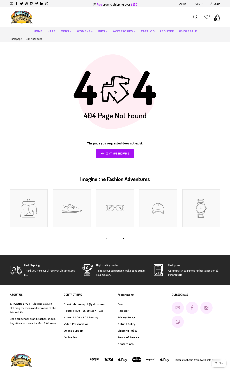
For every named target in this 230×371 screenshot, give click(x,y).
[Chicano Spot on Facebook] (16, 3)
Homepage (16, 39)
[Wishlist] (207, 17)
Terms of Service (128, 337)
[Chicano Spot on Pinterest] (36, 3)
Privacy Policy (126, 317)
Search (122, 304)
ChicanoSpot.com (184, 360)
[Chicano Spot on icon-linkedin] (41, 3)
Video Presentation (76, 324)
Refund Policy (126, 324)
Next (120, 238)
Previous (109, 238)
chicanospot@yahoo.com (89, 304)
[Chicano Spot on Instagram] (31, 3)
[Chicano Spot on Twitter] (21, 3)
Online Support (73, 330)
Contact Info (126, 343)
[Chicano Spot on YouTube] (26, 3)
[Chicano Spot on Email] (11, 3)
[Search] (196, 17)
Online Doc (71, 337)
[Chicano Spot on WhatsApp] (46, 3)
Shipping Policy (127, 330)
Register (123, 310)
